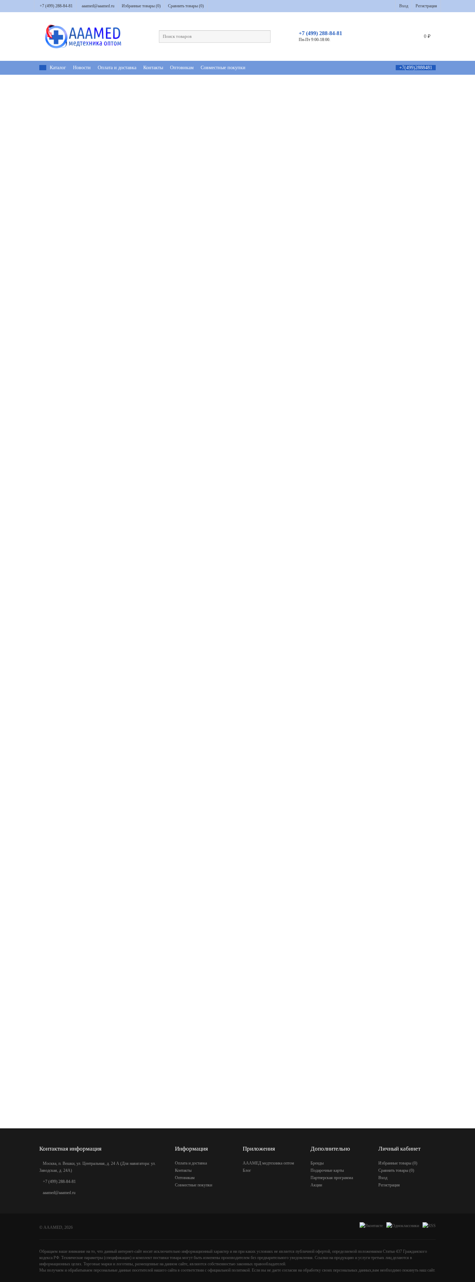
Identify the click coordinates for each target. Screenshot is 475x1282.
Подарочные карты (327, 1170)
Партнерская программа (332, 1177)
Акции (316, 1185)
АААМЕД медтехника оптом (268, 1163)
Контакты (153, 67)
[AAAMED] (42, 67)
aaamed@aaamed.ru (98, 5)
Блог (247, 1170)
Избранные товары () (141, 5)
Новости (82, 67)
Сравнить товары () (186, 5)
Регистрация (426, 5)
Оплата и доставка (117, 67)
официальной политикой (229, 1270)
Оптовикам (182, 67)
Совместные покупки (223, 67)
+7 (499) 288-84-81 (56, 5)
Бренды (317, 1163)
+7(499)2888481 (415, 67)
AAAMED (52, 1227)
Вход (403, 5)
